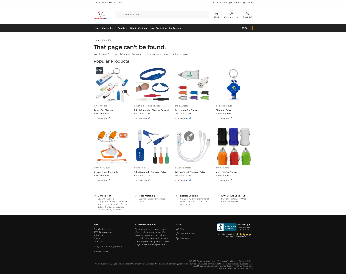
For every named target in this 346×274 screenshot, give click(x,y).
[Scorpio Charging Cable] (112, 146)
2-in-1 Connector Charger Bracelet (151, 110)
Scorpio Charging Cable (106, 172)
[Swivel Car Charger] (112, 84)
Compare (101, 118)
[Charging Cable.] (234, 84)
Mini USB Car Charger (227, 172)
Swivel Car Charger (103, 110)
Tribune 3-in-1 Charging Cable (190, 172)
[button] (247, 28)
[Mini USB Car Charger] (234, 146)
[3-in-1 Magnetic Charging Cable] (152, 146)
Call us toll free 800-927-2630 (108, 2)
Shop (216, 17)
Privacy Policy (246, 261)
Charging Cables (224, 106)
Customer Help (231, 17)
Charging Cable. (224, 110)
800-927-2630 (101, 251)
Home (96, 40)
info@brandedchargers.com (108, 246)
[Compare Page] (108, 118)
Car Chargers (100, 106)
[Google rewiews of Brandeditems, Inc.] (235, 235)
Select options (112, 125)
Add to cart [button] (193, 124)
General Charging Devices (147, 106)
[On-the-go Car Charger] (193, 84)
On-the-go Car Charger (187, 110)
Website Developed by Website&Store (236, 268)
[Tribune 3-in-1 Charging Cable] (193, 146)
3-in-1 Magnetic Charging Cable (150, 172)
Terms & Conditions (227, 261)
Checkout (247, 17)
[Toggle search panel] (108, 14)
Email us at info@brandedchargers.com (232, 2)
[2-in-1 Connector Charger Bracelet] (152, 84)
